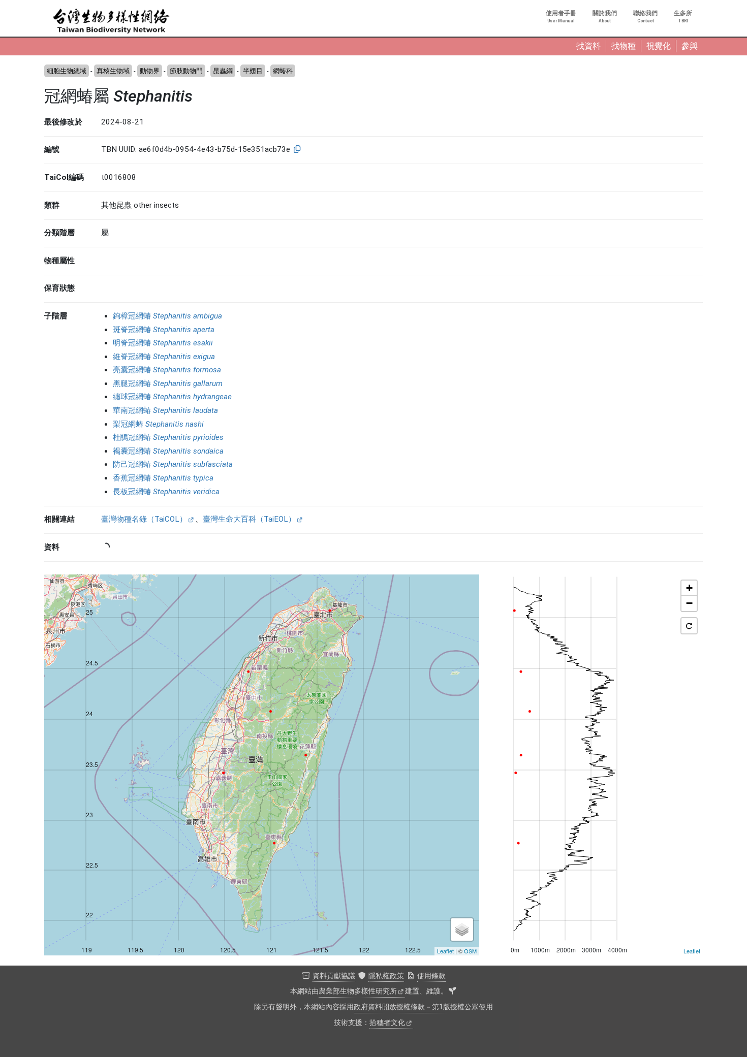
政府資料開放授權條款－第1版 (402, 1007)
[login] (452, 991)
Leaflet (445, 951)
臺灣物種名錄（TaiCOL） (144, 519)
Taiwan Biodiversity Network (111, 21)
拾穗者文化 (387, 1022)
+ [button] (689, 588)
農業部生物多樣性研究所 (358, 991)
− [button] (689, 603)
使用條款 (431, 976)
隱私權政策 (386, 976)
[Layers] (462, 929)
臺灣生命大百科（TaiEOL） (249, 519)
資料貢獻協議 (334, 976)
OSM (470, 951)
